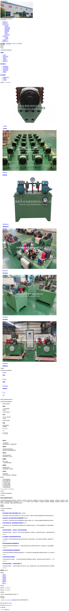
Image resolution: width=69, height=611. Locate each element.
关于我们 (5, 23)
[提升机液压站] (29, 268)
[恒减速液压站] (29, 361)
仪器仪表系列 (7, 34)
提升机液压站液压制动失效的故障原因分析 (11, 543)
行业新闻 (6, 38)
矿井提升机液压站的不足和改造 (9, 556)
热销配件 (6, 25)
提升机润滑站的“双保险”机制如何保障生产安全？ (12, 513)
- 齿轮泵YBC (5, 61)
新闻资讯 (5, 36)
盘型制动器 (7, 29)
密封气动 (6, 33)
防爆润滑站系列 (6, 224)
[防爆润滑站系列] (33, 222)
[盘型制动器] (29, 170)
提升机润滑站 (7, 28)
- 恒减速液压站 (5, 66)
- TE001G (4, 78)
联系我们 (5, 41)
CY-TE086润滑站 (18, 43)
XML (4, 582)
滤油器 (6, 32)
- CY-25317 (5, 80)
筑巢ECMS (7, 609)
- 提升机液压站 (5, 67)
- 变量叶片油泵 (5, 56)
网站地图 (4, 581)
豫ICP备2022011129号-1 (7, 603)
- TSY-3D (4, 72)
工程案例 (5, 40)
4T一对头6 (13, 43)
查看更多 (2, 505)
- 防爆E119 (5, 71)
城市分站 (4, 583)
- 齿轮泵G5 (5, 58)
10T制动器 (5, 126)
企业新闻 (6, 37)
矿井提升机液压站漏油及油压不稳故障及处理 (11, 550)
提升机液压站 (7, 27)
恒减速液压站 (8, 43)
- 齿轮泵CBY (5, 57)
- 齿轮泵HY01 (5, 60)
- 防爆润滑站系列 (6, 77)
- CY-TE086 (5, 79)
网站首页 (4, 574)
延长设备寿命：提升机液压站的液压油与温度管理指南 (13, 518)
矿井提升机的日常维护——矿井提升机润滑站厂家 (12, 563)
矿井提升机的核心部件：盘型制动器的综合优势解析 (12, 522)
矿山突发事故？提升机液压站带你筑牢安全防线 (12, 536)
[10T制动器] (29, 124)
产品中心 (6, 24)
